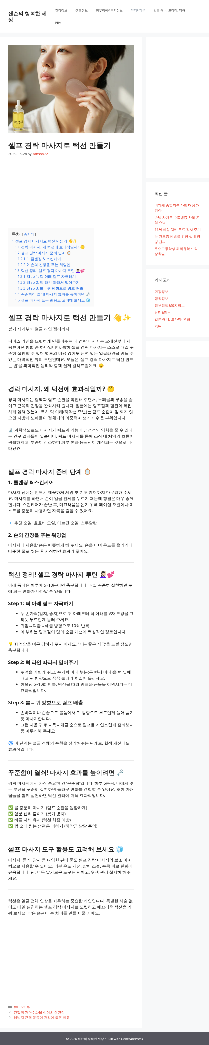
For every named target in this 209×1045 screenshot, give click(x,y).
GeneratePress (132, 1039)
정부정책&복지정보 (109, 10)
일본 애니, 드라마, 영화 (169, 10)
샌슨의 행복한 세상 (27, 16)
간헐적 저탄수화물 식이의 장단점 (39, 1012)
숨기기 (29, 234)
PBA (58, 22)
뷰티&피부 (138, 10)
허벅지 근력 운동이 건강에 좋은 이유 (42, 1017)
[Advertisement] (71, 193)
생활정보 (82, 10)
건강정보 (61, 10)
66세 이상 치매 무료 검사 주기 (178, 229)
